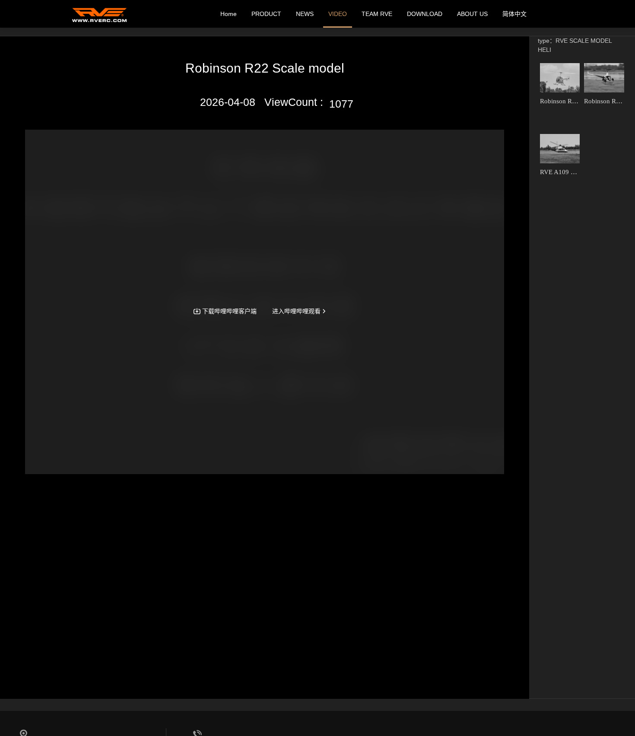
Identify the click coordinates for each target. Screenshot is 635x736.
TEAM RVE (377, 13)
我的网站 (99, 14)
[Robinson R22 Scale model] (560, 77)
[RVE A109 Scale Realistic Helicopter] (560, 148)
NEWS (305, 13)
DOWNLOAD (424, 13)
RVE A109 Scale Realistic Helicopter (560, 172)
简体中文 (514, 13)
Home (228, 13)
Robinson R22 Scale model (560, 101)
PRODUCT (266, 13)
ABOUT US (472, 13)
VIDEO (337, 13)
